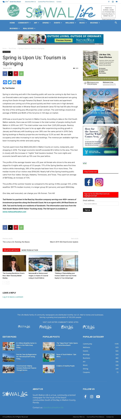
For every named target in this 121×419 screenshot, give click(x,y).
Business (14, 28)
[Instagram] (113, 1)
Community (23, 23)
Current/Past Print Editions (46, 1)
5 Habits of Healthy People (65, 366)
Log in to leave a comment (13, 297)
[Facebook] (109, 1)
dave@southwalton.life (53, 407)
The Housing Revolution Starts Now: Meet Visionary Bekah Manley (13, 275)
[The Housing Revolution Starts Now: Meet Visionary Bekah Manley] (14, 263)
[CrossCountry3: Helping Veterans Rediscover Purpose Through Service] (8, 369)
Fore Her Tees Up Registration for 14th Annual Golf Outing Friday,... (26, 357)
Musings (94, 23)
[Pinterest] (15, 73)
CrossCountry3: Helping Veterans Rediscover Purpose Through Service (26, 368)
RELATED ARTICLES (11, 250)
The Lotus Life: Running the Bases (16, 242)
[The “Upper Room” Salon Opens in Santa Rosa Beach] (49, 346)
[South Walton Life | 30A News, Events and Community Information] (60, 11)
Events (57, 23)
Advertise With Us (30, 1)
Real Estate (28, 28)
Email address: (89, 200)
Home (12, 23)
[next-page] (7, 282)
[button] (116, 23)
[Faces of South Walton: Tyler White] (49, 357)
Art (35, 23)
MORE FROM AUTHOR (30, 250)
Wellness (69, 23)
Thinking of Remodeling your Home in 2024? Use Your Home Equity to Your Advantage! (65, 275)
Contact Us (110, 417)
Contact (59, 1)
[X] (10, 73)
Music (82, 23)
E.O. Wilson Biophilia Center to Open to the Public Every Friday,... (26, 345)
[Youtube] (116, 1)
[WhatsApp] (21, 73)
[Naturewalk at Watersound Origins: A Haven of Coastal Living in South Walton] (40, 263)
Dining (46, 23)
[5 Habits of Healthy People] (49, 369)
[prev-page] (4, 282)
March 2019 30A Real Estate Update (64, 242)
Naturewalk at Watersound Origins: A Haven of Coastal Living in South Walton (38, 275)
